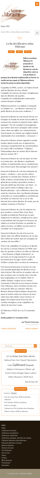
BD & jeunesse (7, 460)
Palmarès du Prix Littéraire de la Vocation (19, 408)
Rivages (20, 373)
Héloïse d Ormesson (15, 369)
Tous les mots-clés (31, 382)
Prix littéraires (7, 450)
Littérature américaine (10, 435)
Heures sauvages (10, 405)
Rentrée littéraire (8, 445)
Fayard (23, 360)
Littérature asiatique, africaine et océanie (16, 438)
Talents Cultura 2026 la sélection (16, 411)
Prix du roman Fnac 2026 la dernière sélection (17, 398)
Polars (4, 455)
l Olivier (28, 369)
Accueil (3, 32)
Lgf (33, 369)
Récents (14, 393)
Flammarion (32, 360)
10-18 (9, 356)
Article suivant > (32, 328)
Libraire (11, 51)
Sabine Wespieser (15, 377)
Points (14, 373)
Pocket (8, 373)
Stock (31, 377)
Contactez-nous (13, 473)
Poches (4, 458)
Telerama (28, 51)
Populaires (7, 393)
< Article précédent (8, 328)
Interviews (5, 465)
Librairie (19, 51)
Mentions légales (26, 473)
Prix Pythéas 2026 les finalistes (15, 402)
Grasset (30, 365)
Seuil (25, 376)
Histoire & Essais (8, 448)
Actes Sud (17, 356)
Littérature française (9, 430)
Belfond (7, 360)
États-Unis (15, 360)
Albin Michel (29, 356)
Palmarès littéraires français (12, 443)
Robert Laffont (30, 373)
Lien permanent (32, 324)
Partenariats (6, 463)
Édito (7, 32)
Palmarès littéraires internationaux (14, 440)
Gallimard (19, 365)
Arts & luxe (6, 453)
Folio (10, 365)
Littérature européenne (10, 433)
